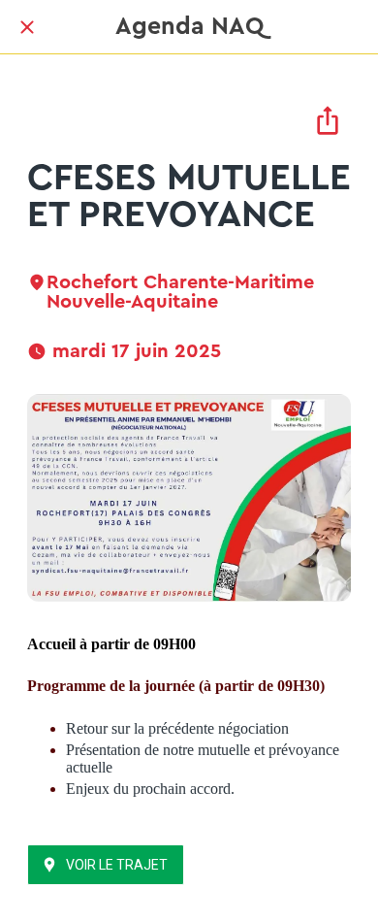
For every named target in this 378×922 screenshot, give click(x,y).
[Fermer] (27, 27)
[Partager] (327, 120)
